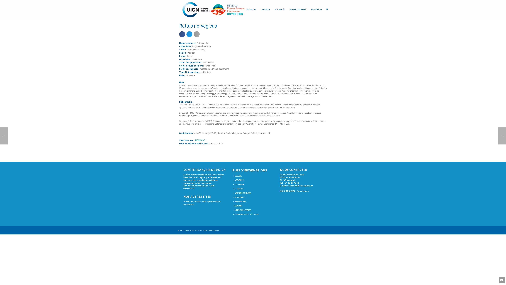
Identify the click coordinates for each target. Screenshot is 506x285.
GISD (202, 140)
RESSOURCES (316, 10)
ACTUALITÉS (280, 10)
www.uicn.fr (188, 188)
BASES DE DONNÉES (298, 10)
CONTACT (238, 206)
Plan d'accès (302, 191)
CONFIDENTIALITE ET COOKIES (247, 214)
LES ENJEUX (251, 10)
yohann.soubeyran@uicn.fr (300, 186)
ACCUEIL (238, 176)
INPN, (197, 140)
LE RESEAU (265, 10)
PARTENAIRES (240, 202)
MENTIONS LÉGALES (243, 210)
